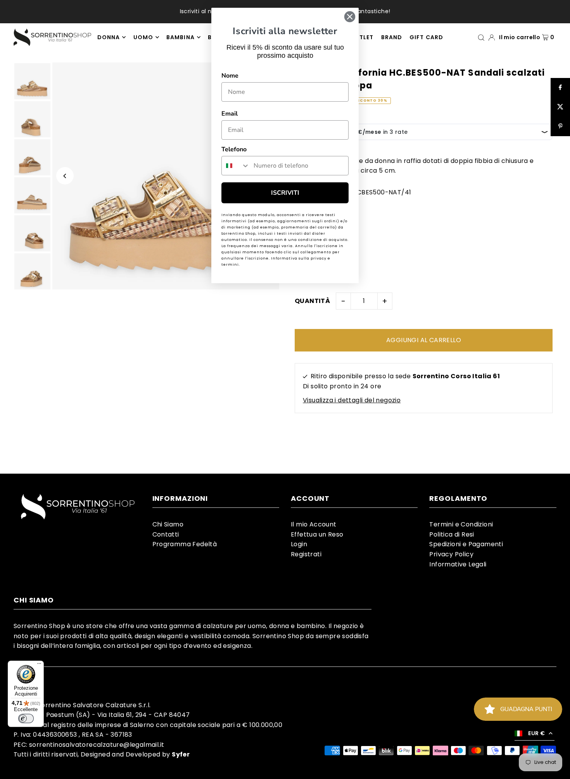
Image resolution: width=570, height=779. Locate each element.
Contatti (165, 534)
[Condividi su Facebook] (560, 87)
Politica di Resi (451, 534)
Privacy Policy (451, 554)
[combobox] (236, 165)
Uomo (143, 37)
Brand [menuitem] (391, 37)
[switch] (26, 718)
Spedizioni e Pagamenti (466, 544)
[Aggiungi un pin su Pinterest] (560, 126)
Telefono (234, 149)
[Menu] (39, 665)
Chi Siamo (168, 524)
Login (299, 544)
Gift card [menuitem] (426, 37)
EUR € (536, 733)
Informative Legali (457, 564)
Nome (229, 75)
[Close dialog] (350, 17)
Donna (108, 37)
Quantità (312, 300)
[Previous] (65, 176)
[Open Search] (481, 37)
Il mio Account (314, 524)
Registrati (306, 554)
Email (229, 113)
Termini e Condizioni (461, 524)
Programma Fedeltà (184, 544)
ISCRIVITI (285, 193)
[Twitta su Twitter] (560, 107)
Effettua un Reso (317, 534)
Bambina (180, 37)
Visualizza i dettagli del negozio (352, 400)
